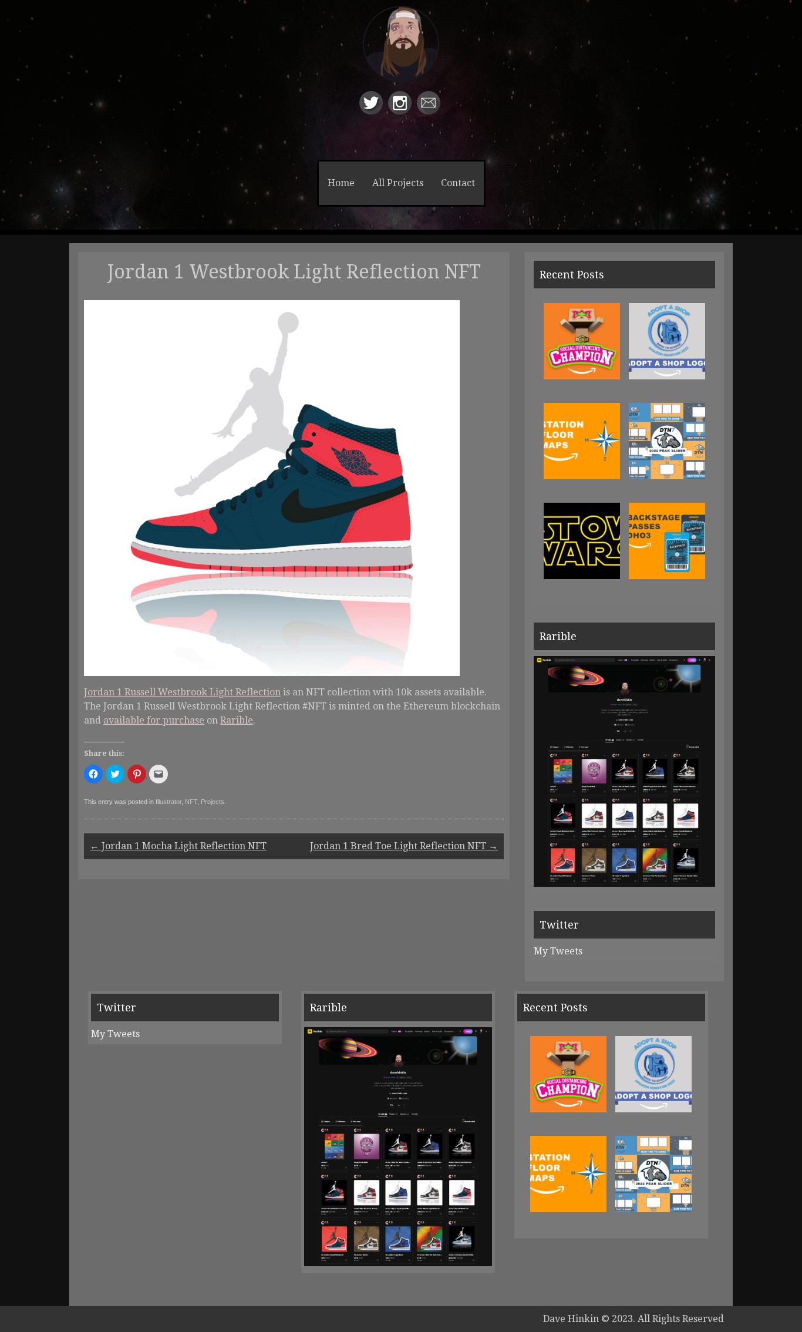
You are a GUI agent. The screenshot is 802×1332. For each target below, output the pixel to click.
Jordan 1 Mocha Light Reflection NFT (178, 846)
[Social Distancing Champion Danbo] (582, 376)
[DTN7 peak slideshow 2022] (667, 476)
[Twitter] (372, 111)
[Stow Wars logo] (582, 575)
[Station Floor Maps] (582, 476)
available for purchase (153, 720)
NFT (191, 801)
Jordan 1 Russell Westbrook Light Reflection (182, 692)
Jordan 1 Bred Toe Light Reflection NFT (404, 846)
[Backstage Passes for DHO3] (667, 575)
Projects (212, 801)
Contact (458, 183)
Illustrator (168, 801)
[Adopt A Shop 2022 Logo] (667, 376)
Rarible (236, 720)
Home (341, 183)
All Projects (397, 183)
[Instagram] (401, 111)
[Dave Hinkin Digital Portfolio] (401, 55)
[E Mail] (430, 111)
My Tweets (558, 951)
